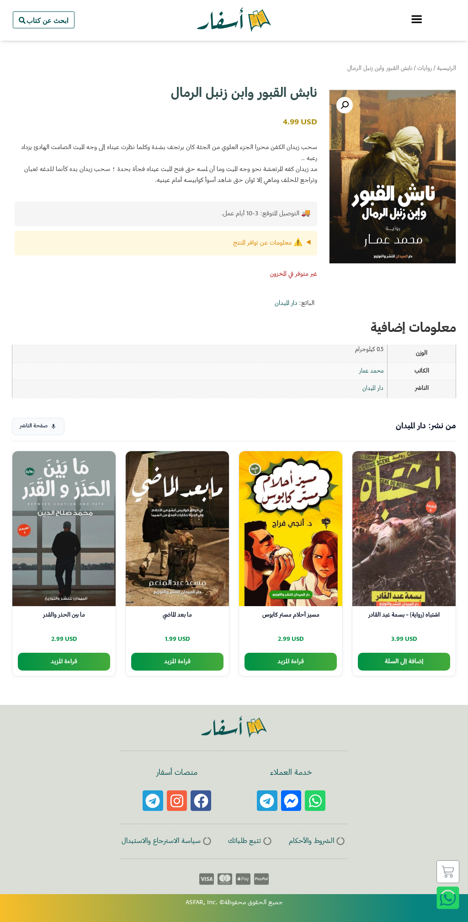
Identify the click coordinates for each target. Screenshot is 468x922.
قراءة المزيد (290, 661)
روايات (424, 68)
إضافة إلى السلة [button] (404, 661)
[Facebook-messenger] (291, 800)
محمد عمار (371, 371)
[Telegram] (267, 800)
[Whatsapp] (315, 800)
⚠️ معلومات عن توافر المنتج (268, 243)
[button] (344, 105)
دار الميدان (286, 303)
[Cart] (447, 871)
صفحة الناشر (34, 426)
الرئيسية (446, 68)
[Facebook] (201, 800)
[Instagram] (177, 800)
